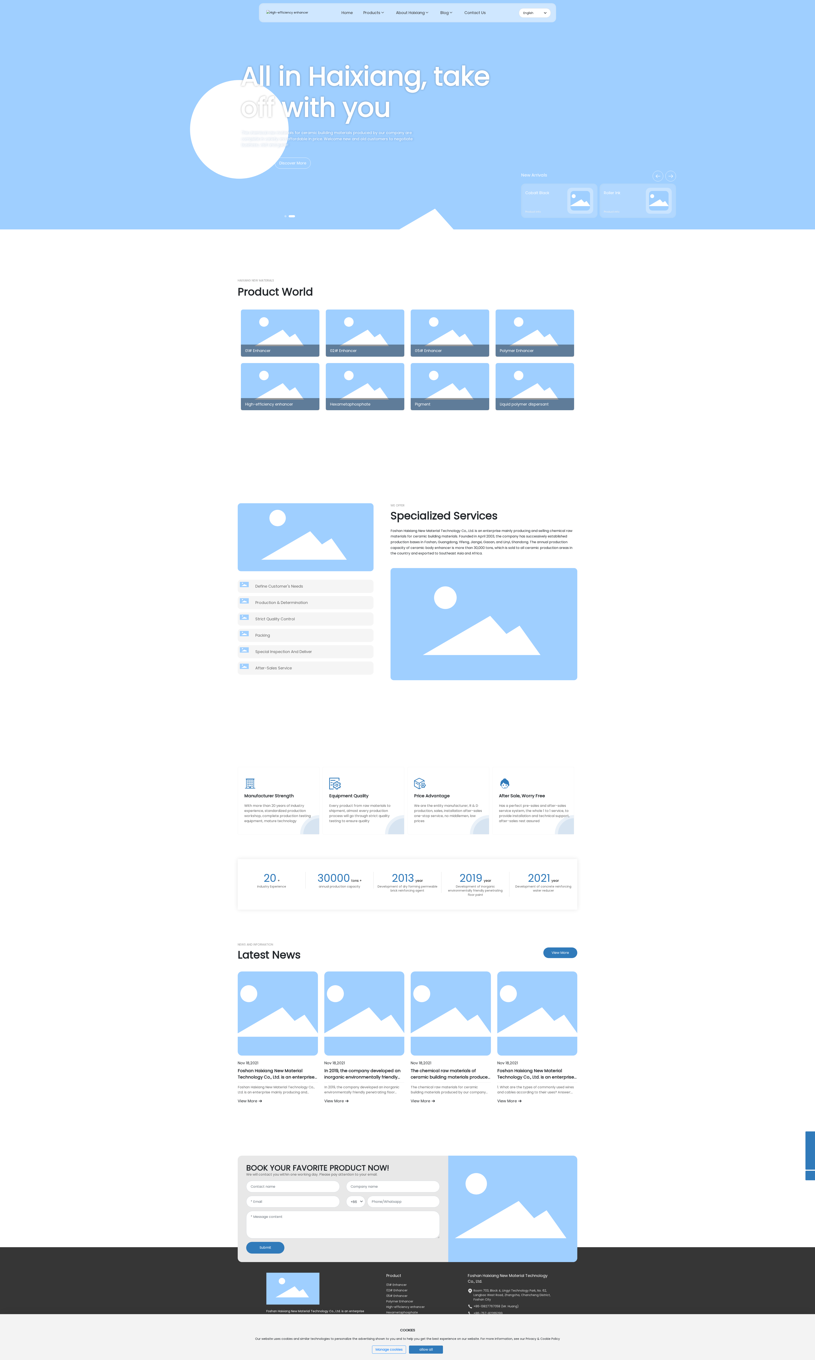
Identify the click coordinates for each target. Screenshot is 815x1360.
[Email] (810, 1155)
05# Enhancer (428, 350)
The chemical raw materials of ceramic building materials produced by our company (451, 1077)
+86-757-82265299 (488, 1313)
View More (248, 1101)
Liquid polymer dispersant (524, 404)
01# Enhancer (258, 350)
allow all (426, 1349)
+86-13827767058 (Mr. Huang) (496, 1306)
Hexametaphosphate (350, 404)
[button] (287, 216)
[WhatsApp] (810, 1136)
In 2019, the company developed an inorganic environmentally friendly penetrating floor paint (362, 1077)
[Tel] (810, 1146)
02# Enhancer (343, 350)
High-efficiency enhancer (269, 404)
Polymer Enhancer (517, 350)
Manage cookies (389, 1349)
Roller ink (533, 192)
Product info (533, 211)
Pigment (422, 404)
